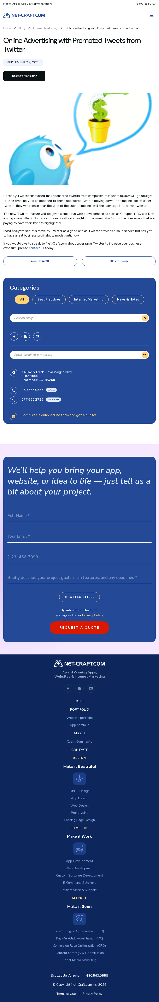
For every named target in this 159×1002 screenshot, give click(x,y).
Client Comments (79, 741)
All (22, 299)
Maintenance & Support (80, 890)
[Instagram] (26, 336)
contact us (36, 248)
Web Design (79, 805)
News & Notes (128, 299)
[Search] (145, 318)
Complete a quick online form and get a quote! (59, 415)
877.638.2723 (32, 399)
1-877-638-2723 (146, 3)
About (79, 733)
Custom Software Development (79, 875)
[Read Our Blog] (37, 336)
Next (114, 261)
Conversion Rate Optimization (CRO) (79, 946)
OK (145, 354)
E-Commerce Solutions (79, 883)
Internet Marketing (89, 299)
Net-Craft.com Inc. (84, 984)
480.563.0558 (32, 389)
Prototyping (79, 813)
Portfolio (79, 709)
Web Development (79, 868)
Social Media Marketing (79, 960)
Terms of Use (66, 993)
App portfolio (79, 725)
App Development (79, 861)
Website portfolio (79, 718)
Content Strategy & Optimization (79, 953)
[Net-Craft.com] (24, 15)
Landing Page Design (79, 820)
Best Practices (49, 299)
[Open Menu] (151, 15)
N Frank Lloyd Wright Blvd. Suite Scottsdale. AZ (47, 376)
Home (79, 701)
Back (44, 261)
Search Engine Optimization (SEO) (79, 931)
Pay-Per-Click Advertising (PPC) (79, 938)
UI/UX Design (79, 791)
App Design (79, 798)
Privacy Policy (92, 615)
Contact (79, 750)
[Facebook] (14, 336)
